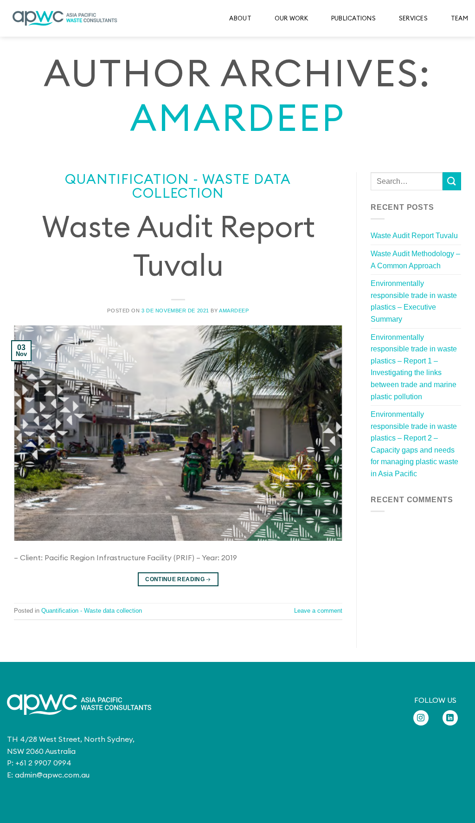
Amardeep (237, 117)
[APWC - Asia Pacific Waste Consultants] (65, 18)
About (240, 18)
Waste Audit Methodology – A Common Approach (415, 260)
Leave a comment (318, 610)
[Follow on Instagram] (421, 718)
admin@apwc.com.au (52, 774)
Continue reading (178, 579)
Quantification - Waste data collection (178, 185)
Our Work (291, 18)
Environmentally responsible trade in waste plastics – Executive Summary (414, 301)
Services (413, 18)
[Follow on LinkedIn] (450, 718)
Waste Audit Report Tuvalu (414, 236)
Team (459, 18)
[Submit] (452, 181)
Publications (353, 18)
